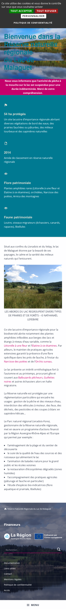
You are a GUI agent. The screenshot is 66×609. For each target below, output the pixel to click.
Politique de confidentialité (18, 584)
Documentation (12, 563)
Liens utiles (10, 568)
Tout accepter (21, 11)
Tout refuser (46, 11)
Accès (7, 590)
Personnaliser (33, 16)
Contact (8, 573)
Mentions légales (12, 579)
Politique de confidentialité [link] (33, 22)
